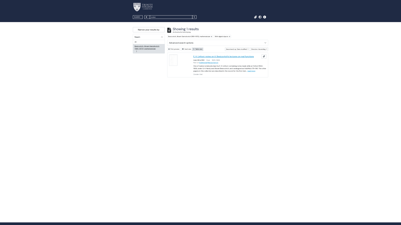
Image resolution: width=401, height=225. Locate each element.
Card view (187, 49)
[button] (255, 17)
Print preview (174, 49)
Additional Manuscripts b (208, 63)
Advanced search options (181, 42)
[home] (144, 7)
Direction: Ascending (258, 49)
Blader (137, 17)
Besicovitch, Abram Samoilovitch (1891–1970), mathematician (147, 48)
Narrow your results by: (149, 29)
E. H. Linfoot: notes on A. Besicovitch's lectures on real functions (223, 56)
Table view (198, 49)
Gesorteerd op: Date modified (236, 49)
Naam (137, 37)
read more (251, 71)
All (135, 42)
